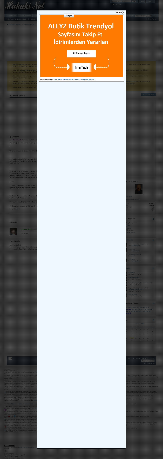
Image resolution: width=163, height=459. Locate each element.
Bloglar (69, 16)
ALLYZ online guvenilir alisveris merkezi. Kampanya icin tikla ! (74, 80)
